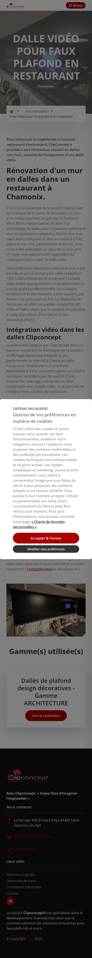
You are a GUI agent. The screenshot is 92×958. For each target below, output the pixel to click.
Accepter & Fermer (46, 538)
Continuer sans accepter (30, 408)
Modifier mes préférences (46, 549)
